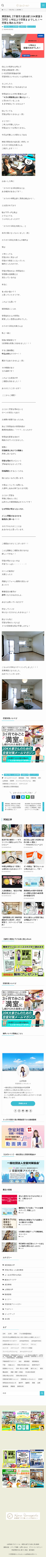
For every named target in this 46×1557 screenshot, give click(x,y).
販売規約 (31, 1550)
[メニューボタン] (43, 5)
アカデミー (9, 1309)
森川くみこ (34, 1368)
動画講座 (8, 1294)
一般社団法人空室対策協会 (11, 786)
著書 (33, 1383)
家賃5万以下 (36, 1365)
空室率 (12, 781)
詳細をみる (23, 1103)
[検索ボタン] (2, 5)
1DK (4, 1333)
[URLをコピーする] (32, 797)
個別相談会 (35, 1361)
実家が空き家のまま (23, 1365)
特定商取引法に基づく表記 (20, 1550)
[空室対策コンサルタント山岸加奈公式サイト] (23, 5)
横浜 (41, 1368)
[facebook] (15, 1110)
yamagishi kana (36, 1341)
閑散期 (13, 1386)
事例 (34, 781)
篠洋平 (21, 1383)
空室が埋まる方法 (8, 1375)
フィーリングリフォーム (23, 781)
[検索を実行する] (42, 1393)
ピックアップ (31, 26)
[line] (23, 1110)
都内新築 (5, 1386)
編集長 (27, 1383)
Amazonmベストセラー (10, 1341)
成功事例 (8, 1284)
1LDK (10, 1333)
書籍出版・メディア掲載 (11, 1547)
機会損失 (5, 1372)
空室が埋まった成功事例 (11, 26)
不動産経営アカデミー (9, 1361)
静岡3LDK (20, 1386)
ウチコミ (33, 1344)
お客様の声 (23, 26)
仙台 (20, 1361)
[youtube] (26, 1110)
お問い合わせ (24, 1547)
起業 (39, 1383)
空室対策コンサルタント (10, 784)
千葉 (27, 778)
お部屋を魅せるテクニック (11, 1344)
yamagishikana (24, 1341)
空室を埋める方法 (21, 1375)
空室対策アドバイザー (13, 1304)
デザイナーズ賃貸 (26, 1348)
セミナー (8, 1299)
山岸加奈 (5, 781)
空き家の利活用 (30, 1372)
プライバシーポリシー (35, 1547)
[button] (14, 797)
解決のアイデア (10, 1280)
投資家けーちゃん (8, 1368)
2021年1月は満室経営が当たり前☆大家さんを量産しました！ (21, 1337)
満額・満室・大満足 (17, 1372)
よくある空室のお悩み (13, 1275)
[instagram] (19, 1110)
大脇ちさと (11, 1365)
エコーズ (5, 1348)
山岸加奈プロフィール (13, 1544)
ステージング (23, 784)
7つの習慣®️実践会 (25, 1333)
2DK (39, 778)
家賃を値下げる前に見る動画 (30, 1544)
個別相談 (21, 778)
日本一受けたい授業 (22, 1368)
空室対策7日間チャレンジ (10, 1379)
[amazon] (30, 1110)
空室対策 (33, 778)
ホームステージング (11, 778)
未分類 (7, 1319)
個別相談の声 (10, 1265)
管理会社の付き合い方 (9, 1383)
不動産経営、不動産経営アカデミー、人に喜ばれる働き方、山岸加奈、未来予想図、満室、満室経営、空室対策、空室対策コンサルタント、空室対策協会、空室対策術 (23, 1356)
